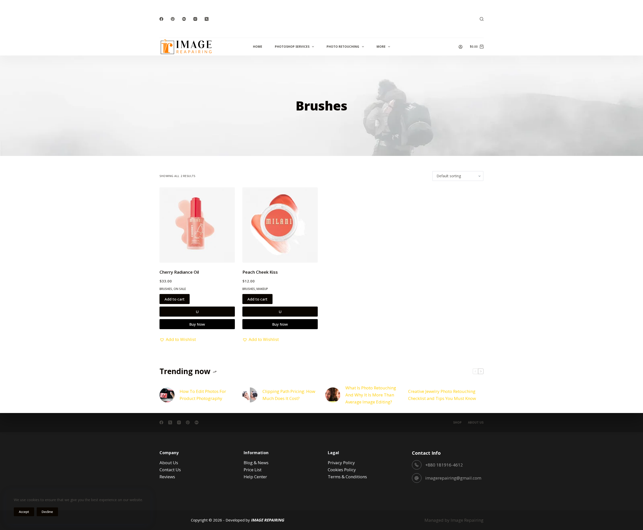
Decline (47, 511)
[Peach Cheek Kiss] (280, 225)
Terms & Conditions (347, 477)
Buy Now (197, 324)
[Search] (482, 19)
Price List (252, 470)
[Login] (460, 47)
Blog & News (256, 462)
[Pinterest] (173, 19)
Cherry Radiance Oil (179, 272)
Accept (24, 511)
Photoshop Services (292, 46)
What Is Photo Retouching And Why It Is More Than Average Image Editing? (370, 395)
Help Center (255, 477)
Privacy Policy (341, 462)
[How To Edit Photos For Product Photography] (167, 394)
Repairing (474, 520)
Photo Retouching (343, 46)
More (381, 46)
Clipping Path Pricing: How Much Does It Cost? (288, 394)
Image (457, 520)
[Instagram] (195, 19)
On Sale (180, 289)
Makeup (262, 289)
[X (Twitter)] (206, 19)
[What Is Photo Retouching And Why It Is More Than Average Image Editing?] (332, 394)
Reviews (167, 477)
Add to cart (175, 299)
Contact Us (170, 470)
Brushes (165, 289)
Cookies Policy (342, 470)
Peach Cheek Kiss (260, 272)
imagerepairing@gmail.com (453, 478)
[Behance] (184, 19)
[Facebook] (161, 19)
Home (257, 46)
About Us (476, 423)
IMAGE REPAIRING (267, 519)
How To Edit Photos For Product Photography (203, 394)
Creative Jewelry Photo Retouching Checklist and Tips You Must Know (442, 394)
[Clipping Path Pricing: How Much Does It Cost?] (249, 394)
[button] (177, 339)
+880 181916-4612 (444, 465)
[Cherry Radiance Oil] (197, 225)
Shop (457, 423)
